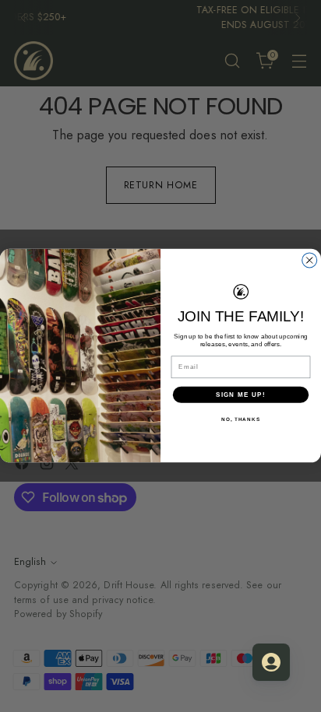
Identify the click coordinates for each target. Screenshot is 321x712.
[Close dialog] (309, 260)
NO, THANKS (240, 419)
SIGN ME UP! (241, 394)
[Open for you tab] (271, 662)
